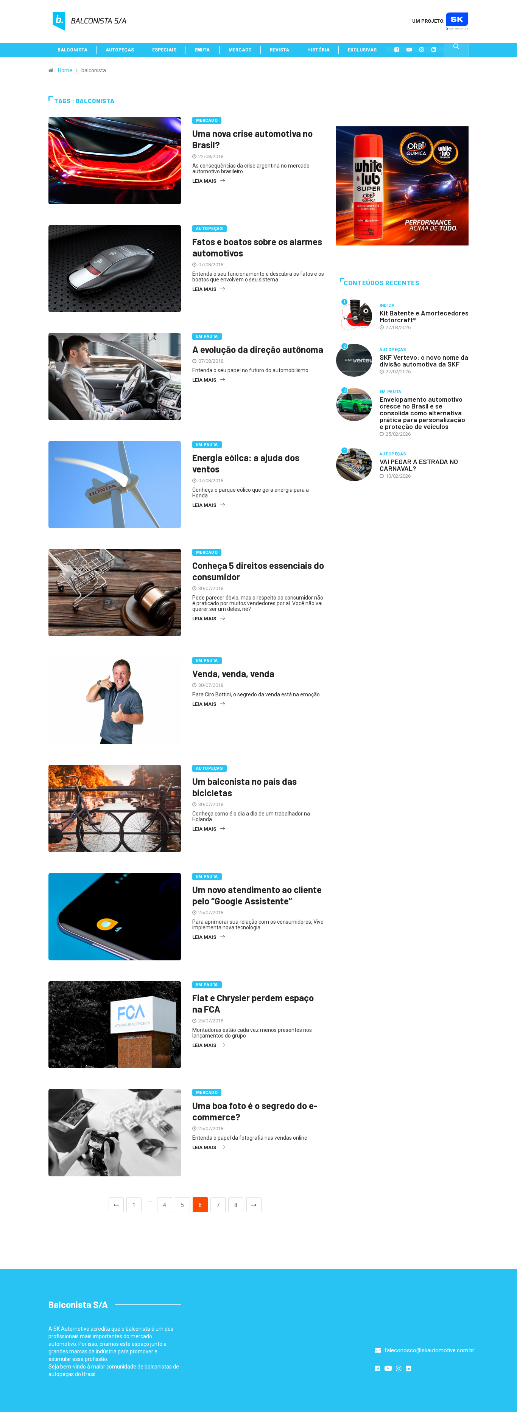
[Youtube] (409, 50)
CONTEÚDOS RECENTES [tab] (381, 283)
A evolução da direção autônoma (257, 349)
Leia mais (204, 181)
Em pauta (207, 336)
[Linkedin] (433, 50)
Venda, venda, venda (233, 673)
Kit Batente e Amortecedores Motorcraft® (424, 316)
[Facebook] (396, 50)
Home (65, 70)
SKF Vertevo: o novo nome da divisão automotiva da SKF (424, 360)
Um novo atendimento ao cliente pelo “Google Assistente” (257, 895)
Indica (387, 305)
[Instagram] (421, 50)
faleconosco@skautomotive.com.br (428, 1350)
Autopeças (209, 228)
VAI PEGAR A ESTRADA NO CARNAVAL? (419, 464)
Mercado (207, 120)
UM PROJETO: (429, 21)
